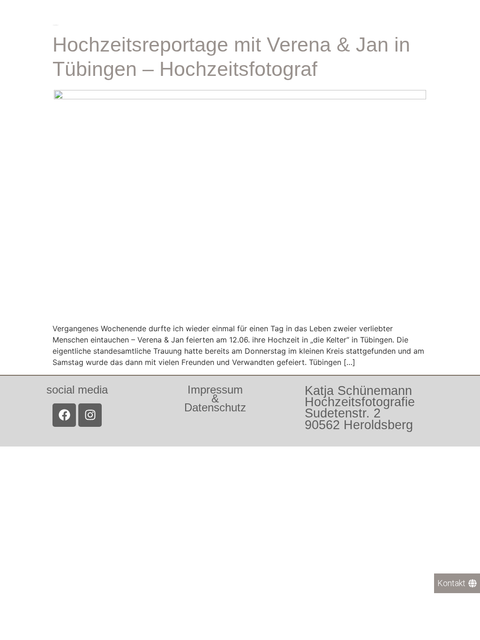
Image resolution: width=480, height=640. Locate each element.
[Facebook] (64, 415)
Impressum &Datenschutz (215, 398)
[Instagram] (90, 415)
